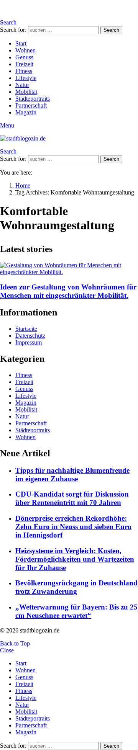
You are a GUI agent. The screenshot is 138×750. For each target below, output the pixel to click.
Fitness (23, 71)
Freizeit (24, 64)
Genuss (24, 57)
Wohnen (25, 50)
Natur (22, 85)
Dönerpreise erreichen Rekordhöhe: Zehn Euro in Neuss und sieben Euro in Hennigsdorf (73, 526)
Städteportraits (32, 98)
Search (111, 30)
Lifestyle (25, 78)
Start (20, 43)
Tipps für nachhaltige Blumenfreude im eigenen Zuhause (72, 474)
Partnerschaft (31, 105)
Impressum (28, 342)
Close (7, 650)
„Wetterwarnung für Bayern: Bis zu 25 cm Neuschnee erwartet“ (76, 611)
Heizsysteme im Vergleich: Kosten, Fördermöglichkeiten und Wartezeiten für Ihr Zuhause (74, 559)
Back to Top (15, 643)
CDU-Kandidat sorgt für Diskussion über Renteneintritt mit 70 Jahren (72, 498)
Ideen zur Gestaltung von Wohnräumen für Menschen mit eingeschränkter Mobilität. (68, 291)
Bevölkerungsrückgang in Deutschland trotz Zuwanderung (76, 587)
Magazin (25, 112)
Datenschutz (30, 335)
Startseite (26, 328)
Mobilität (26, 91)
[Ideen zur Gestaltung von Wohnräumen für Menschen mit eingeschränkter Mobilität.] (69, 269)
